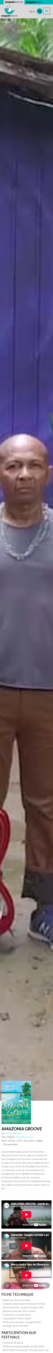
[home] (9, 11)
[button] (46, 11)
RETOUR (5, 21)
